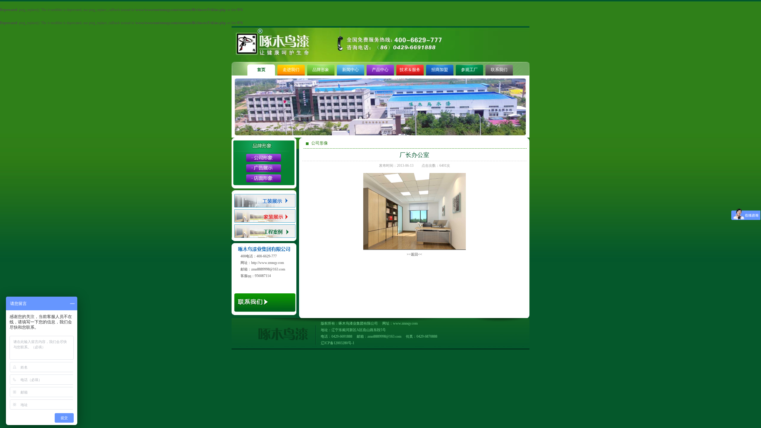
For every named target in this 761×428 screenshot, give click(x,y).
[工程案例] (264, 237)
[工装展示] (264, 207)
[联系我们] (264, 314)
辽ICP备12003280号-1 (337, 343)
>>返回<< (414, 254)
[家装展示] (264, 222)
